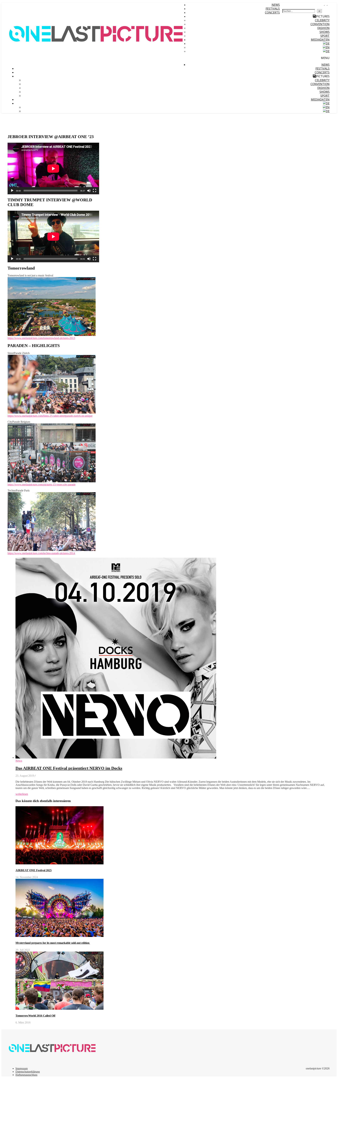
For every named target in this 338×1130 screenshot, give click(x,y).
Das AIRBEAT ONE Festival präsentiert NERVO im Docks (68, 768)
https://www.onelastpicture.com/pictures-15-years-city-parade (42, 484)
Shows (325, 32)
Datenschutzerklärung (27, 1071)
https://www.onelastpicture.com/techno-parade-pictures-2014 (41, 553)
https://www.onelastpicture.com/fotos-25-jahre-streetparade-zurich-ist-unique (50, 415)
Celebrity (322, 20)
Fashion (323, 28)
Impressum (21, 1068)
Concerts (272, 12)
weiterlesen (21, 793)
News (276, 5)
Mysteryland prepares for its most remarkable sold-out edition (52, 942)
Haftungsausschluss (26, 1074)
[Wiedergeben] (12, 190)
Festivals (273, 9)
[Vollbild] (94, 190)
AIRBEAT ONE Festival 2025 (33, 870)
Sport (325, 36)
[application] (53, 168)
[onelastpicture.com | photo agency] (96, 63)
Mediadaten (320, 40)
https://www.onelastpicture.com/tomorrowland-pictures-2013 (41, 338)
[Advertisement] (107, 1104)
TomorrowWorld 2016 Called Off (35, 1015)
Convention (320, 24)
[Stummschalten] (89, 190)
